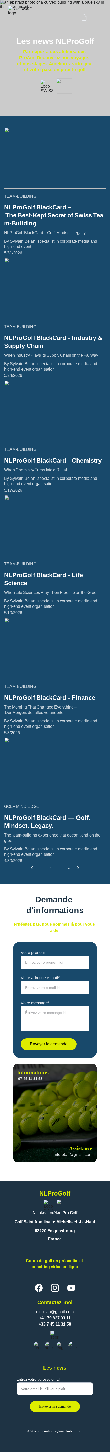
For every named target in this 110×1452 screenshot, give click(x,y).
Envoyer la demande (49, 1044)
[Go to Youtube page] (71, 1288)
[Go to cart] (84, 18)
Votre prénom (33, 952)
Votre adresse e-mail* (40, 978)
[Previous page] (32, 868)
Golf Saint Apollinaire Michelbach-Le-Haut (55, 1222)
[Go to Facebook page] (39, 1288)
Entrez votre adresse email (38, 1379)
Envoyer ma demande (55, 1406)
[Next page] (78, 868)
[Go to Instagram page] (55, 1288)
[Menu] (99, 18)
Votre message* (35, 1003)
